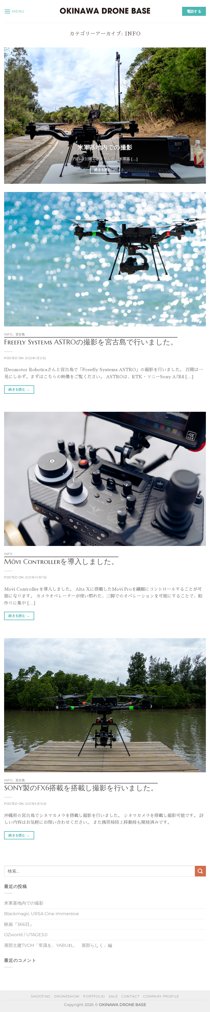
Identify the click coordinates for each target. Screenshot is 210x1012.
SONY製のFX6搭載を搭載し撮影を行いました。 (81, 787)
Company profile (161, 996)
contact (130, 996)
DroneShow (67, 996)
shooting (41, 996)
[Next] (195, 115)
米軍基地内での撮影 (105, 147)
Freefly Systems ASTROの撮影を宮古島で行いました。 (90, 342)
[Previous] (15, 115)
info (8, 334)
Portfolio (94, 996)
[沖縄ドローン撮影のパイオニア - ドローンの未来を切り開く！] (105, 11)
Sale (113, 996)
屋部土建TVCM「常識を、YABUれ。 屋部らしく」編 (58, 945)
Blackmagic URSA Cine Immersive (41, 913)
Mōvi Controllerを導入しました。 (61, 561)
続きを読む (104, 170)
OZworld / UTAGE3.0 (26, 934)
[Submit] (200, 871)
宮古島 (20, 334)
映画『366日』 (19, 924)
